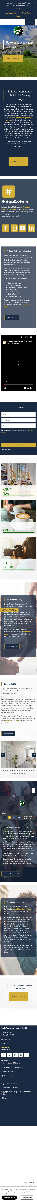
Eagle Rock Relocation (9, 1083)
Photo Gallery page (11, 720)
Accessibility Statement (9, 1087)
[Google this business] (26, 1055)
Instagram (5, 209)
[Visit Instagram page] (15, 1055)
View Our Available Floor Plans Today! (18, 14)
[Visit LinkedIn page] (9, 1055)
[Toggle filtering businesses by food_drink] (4, 817)
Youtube (13, 209)
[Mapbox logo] (6, 813)
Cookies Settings (27, 1197)
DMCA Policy (19, 1067)
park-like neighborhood (22, 909)
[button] (34, 2)
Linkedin (23, 209)
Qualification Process (9, 1076)
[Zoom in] (33, 789)
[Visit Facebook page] (3, 1055)
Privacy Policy (6, 1067)
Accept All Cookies (9, 1197)
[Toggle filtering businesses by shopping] (9, 817)
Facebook (26, 207)
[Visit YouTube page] (20, 1055)
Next (34, 755)
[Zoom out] (33, 791)
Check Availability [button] (13, 58)
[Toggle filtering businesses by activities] (14, 817)
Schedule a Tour (18, 161)
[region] (18, 801)
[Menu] (3, 22)
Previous (3, 755)
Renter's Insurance (8, 1071)
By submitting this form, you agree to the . (17, 431)
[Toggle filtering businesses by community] (19, 817)
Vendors (4, 1080)
